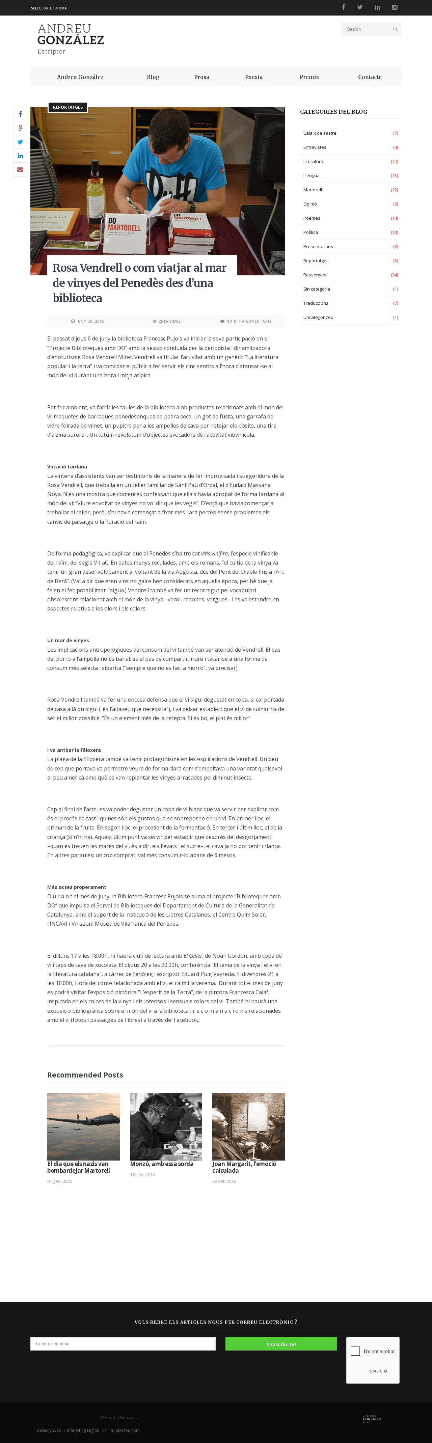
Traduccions (315, 303)
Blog (153, 77)
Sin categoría (316, 289)
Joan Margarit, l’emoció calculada (244, 1167)
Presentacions (318, 246)
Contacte (370, 77)
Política (310, 232)
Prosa (201, 77)
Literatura (313, 161)
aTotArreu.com (125, 1430)
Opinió (310, 204)
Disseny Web (49, 1430)
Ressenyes (314, 275)
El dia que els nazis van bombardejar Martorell (78, 1167)
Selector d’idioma (49, 8)
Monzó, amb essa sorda (162, 1164)
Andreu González (80, 77)
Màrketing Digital (83, 1430)
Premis (309, 77)
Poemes (311, 218)
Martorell (312, 190)
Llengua (311, 175)
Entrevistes (314, 147)
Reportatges (68, 107)
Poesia (254, 77)
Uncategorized (318, 317)
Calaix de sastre (319, 133)
